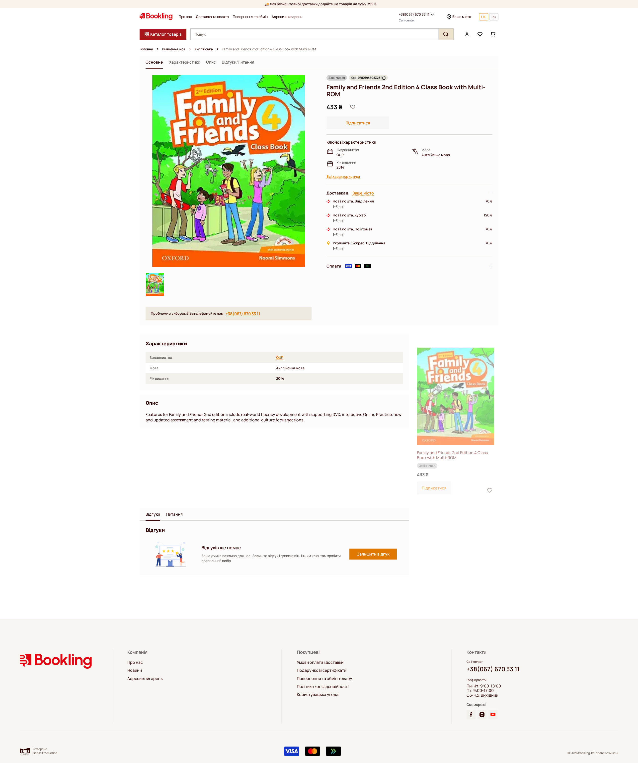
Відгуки (153, 514)
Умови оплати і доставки (320, 662)
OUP (279, 357)
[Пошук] (445, 34)
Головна (146, 49)
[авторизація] (467, 34)
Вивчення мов (173, 49)
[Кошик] (492, 34)
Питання (174, 514)
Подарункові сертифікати (321, 670)
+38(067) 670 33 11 (414, 14)
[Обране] (480, 34)
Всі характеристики (343, 177)
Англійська (203, 49)
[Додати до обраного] (352, 106)
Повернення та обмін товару (324, 678)
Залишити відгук (373, 554)
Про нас (185, 16)
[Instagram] (482, 714)
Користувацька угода (317, 694)
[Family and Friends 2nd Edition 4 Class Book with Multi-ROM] (455, 396)
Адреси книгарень (287, 16)
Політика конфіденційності (323, 686)
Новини (134, 670)
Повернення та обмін (250, 16)
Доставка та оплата (212, 16)
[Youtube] (493, 714)
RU (493, 16)
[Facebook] (471, 714)
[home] (157, 49)
